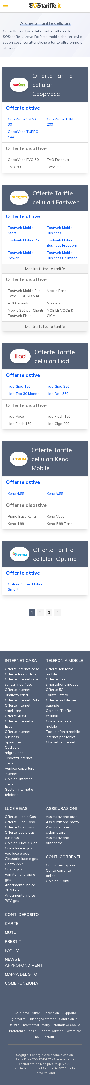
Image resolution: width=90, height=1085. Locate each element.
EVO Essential (58, 159)
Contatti (48, 1037)
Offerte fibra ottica (20, 674)
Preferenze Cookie (23, 1031)
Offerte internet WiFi (22, 700)
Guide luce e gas (18, 848)
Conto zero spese (61, 865)
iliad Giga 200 (58, 423)
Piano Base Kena (22, 516)
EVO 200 (15, 167)
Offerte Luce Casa (20, 822)
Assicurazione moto (62, 822)
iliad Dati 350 (57, 393)
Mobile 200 (55, 303)
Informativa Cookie (66, 1025)
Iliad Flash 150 (58, 416)
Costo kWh (14, 864)
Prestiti (13, 941)
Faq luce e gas (17, 853)
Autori (36, 1013)
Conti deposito (22, 914)
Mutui (11, 932)
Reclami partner (51, 1031)
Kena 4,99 (16, 493)
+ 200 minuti (18, 303)
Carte (11, 923)
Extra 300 (54, 167)
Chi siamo (22, 1013)
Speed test (14, 742)
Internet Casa (21, 660)
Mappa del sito (21, 974)
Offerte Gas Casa (19, 827)
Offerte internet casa (22, 669)
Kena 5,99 (55, 493)
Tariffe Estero (57, 695)
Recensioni (52, 1013)
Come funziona (21, 983)
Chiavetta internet (61, 742)
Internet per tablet (61, 737)
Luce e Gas (16, 808)
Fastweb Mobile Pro (24, 240)
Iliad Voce (16, 416)
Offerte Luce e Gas (20, 816)
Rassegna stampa (42, 1019)
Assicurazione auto (62, 816)
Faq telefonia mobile (63, 731)
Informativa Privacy (36, 1025)
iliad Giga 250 (58, 386)
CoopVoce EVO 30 (23, 159)
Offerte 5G (55, 689)
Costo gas (13, 869)
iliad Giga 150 (19, 386)
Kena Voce (55, 516)
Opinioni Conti (57, 881)
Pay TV (12, 950)
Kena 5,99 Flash (60, 523)
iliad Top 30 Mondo (24, 393)
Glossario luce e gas (21, 858)
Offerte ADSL (16, 716)
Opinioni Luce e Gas (21, 843)
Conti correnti (63, 856)
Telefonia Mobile (64, 660)
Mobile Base (57, 290)
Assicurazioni (61, 808)
